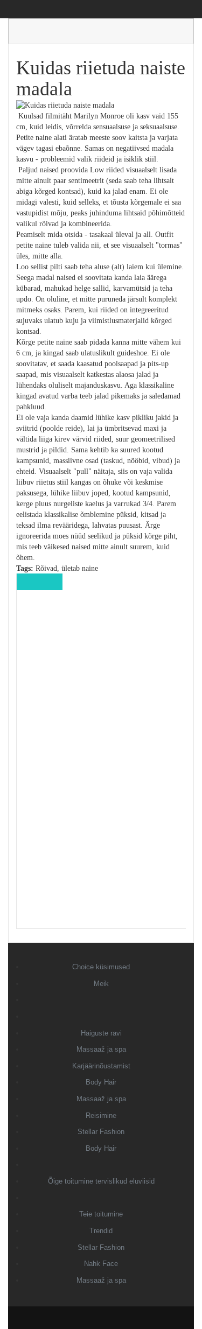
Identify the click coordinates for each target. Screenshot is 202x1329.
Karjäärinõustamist (101, 1066)
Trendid (101, 1231)
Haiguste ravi (101, 1033)
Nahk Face (101, 1264)
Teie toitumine (101, 1214)
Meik (101, 984)
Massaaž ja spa (101, 1049)
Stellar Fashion (101, 1132)
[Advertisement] (101, 766)
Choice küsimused (101, 967)
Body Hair (101, 1082)
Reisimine (101, 1115)
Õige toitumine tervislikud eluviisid (101, 1181)
